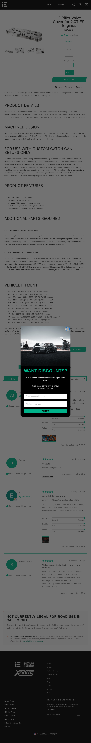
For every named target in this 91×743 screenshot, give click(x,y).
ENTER (45, 411)
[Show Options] (65, 404)
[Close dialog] (68, 329)
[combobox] (45, 404)
